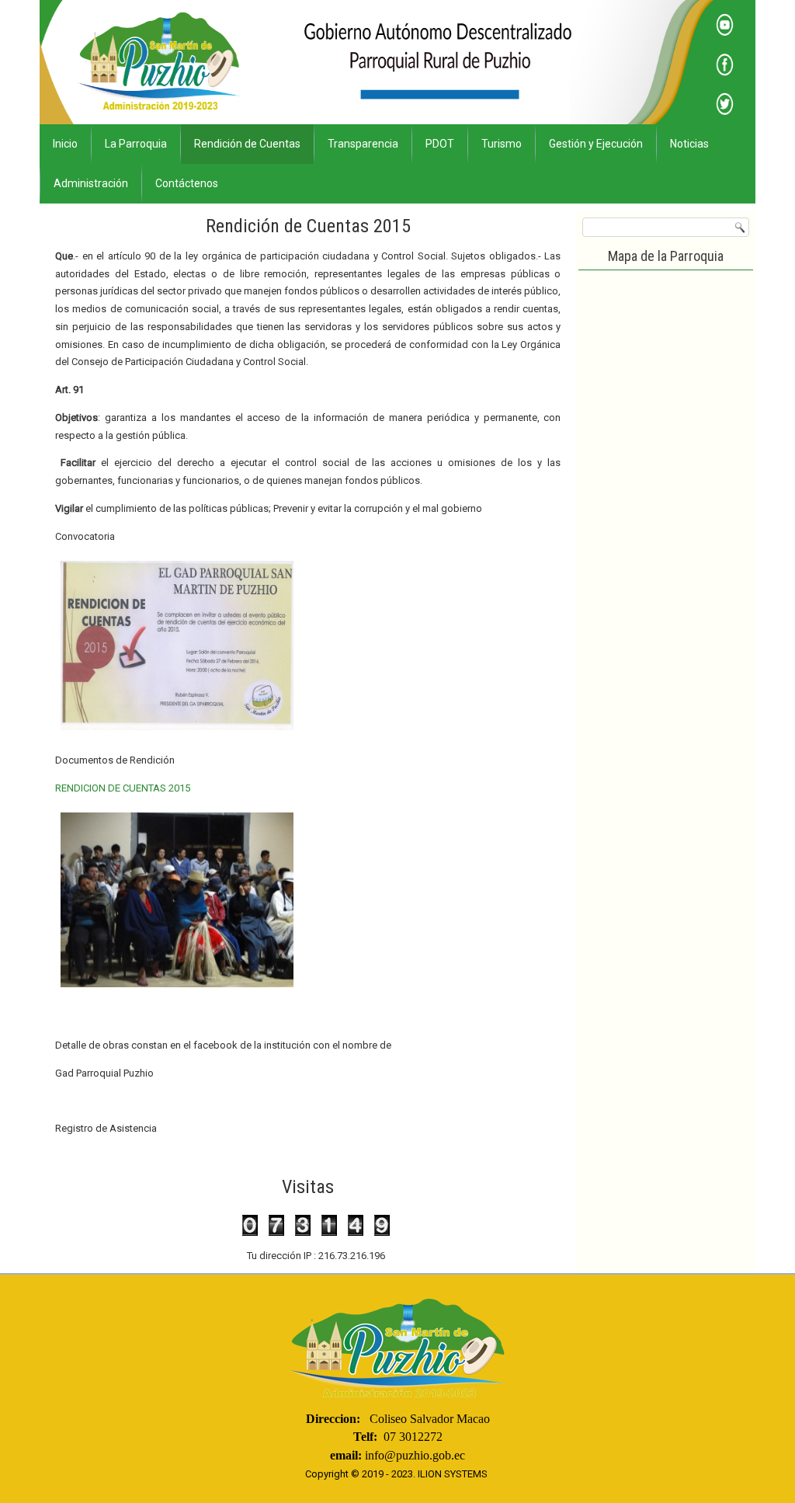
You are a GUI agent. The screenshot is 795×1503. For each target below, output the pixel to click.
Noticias (689, 143)
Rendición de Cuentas (247, 143)
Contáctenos (186, 183)
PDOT (439, 143)
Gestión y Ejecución (596, 143)
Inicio (65, 143)
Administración (91, 183)
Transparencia (363, 143)
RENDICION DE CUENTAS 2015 (122, 788)
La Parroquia (136, 143)
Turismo (501, 143)
